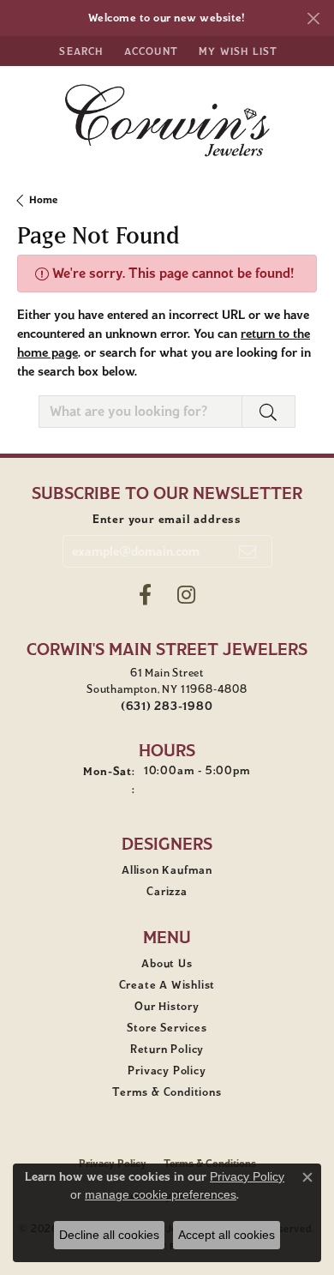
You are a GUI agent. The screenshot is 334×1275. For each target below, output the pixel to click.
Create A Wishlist (167, 985)
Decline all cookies (109, 1235)
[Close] (313, 18)
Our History (167, 1007)
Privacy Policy (167, 1071)
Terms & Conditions (166, 1092)
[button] (79, 51)
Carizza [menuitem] (167, 892)
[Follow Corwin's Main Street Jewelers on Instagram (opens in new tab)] (186, 595)
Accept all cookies (226, 1235)
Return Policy (167, 1049)
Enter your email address (167, 519)
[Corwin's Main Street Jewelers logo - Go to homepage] (167, 120)
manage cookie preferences (160, 1194)
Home (43, 199)
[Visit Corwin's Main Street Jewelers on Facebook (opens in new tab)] (145, 595)
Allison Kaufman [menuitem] (167, 870)
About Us (166, 964)
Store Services (166, 1028)
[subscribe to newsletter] (248, 551)
